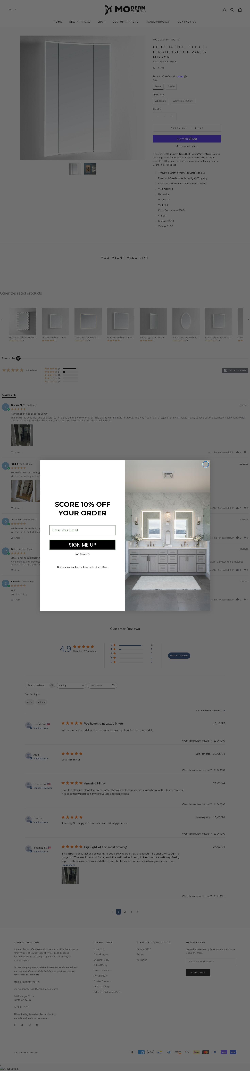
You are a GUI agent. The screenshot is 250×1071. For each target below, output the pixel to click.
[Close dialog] (206, 464)
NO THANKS (83, 554)
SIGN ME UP (82, 544)
